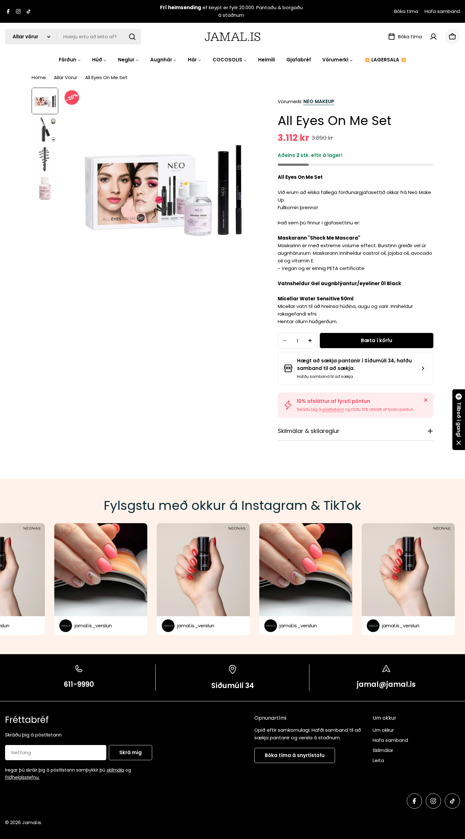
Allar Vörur (65, 77)
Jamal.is (31, 822)
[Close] (426, 400)
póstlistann (333, 409)
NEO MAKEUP (318, 101)
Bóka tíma (406, 11)
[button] (458, 419)
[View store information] (423, 368)
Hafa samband (442, 11)
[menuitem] (69, 59)
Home (39, 77)
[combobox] (73, 36)
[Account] (433, 37)
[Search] (132, 37)
